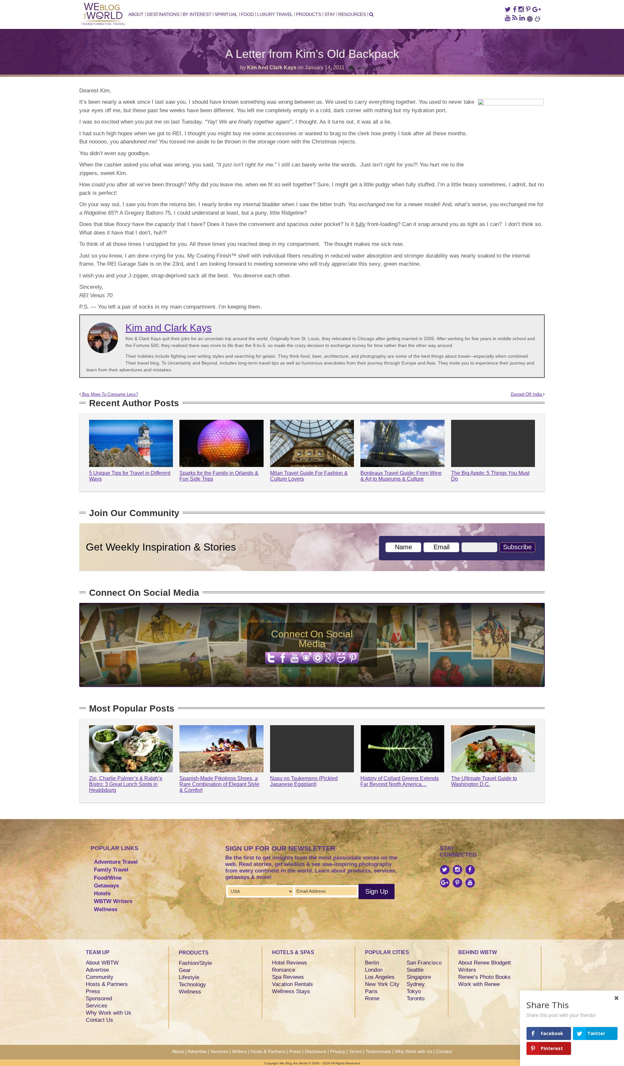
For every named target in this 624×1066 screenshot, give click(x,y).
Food (247, 14)
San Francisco (424, 963)
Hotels (102, 893)
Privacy (337, 1051)
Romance (283, 970)
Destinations (163, 14)
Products (308, 14)
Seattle (415, 970)
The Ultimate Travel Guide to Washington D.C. (484, 781)
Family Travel (111, 870)
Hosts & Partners (107, 984)
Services (96, 1006)
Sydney (416, 984)
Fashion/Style (195, 963)
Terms (355, 1051)
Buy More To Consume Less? (109, 394)
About (136, 14)
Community (99, 977)
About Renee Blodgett (484, 963)
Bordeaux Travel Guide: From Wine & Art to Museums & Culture (401, 476)
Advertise (97, 970)
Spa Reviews (288, 977)
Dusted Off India (527, 394)
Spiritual (225, 14)
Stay (329, 14)
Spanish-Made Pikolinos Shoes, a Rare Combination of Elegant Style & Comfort (219, 784)
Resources (352, 14)
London (374, 970)
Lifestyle (189, 977)
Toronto (415, 998)
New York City (382, 984)
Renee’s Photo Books (484, 977)
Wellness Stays (291, 991)
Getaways (106, 886)
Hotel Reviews (289, 963)
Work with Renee (479, 984)
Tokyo (414, 991)
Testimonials (378, 1051)
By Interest (197, 14)
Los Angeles (380, 977)
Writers (467, 970)
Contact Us (99, 1020)
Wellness (105, 909)
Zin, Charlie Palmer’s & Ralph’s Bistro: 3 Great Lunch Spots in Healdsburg (125, 784)
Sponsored (99, 998)
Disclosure (315, 1051)
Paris (371, 991)
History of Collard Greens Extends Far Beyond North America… (399, 781)
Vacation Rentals (292, 984)
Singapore (419, 977)
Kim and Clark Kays (271, 67)
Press (93, 991)
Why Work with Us (108, 1013)
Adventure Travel (116, 862)
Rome (372, 998)
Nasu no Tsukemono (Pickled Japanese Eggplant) (304, 781)
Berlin (372, 963)
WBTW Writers (113, 901)
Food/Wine (108, 878)
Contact (444, 1051)
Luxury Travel (275, 14)
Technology (192, 984)
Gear (185, 970)
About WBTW (102, 963)
